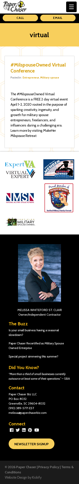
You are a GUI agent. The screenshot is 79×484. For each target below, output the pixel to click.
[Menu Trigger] (71, 7)
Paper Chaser (26, 467)
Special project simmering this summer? (33, 356)
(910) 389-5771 (18, 408)
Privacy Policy (48, 467)
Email (58, 18)
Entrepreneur (31, 77)
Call (20, 18)
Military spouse (49, 77)
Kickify (36, 477)
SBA (67, 378)
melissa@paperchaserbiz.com (28, 413)
